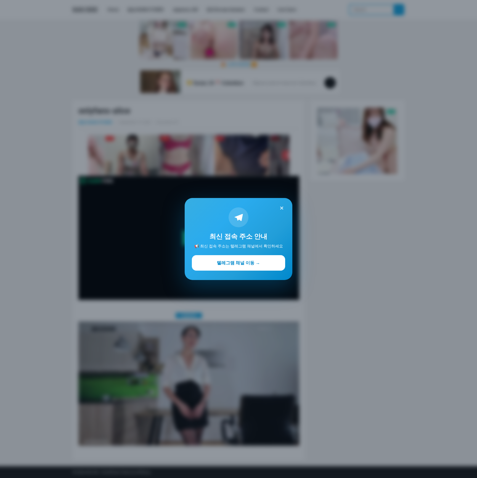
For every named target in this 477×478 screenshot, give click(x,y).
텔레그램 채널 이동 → (238, 263)
